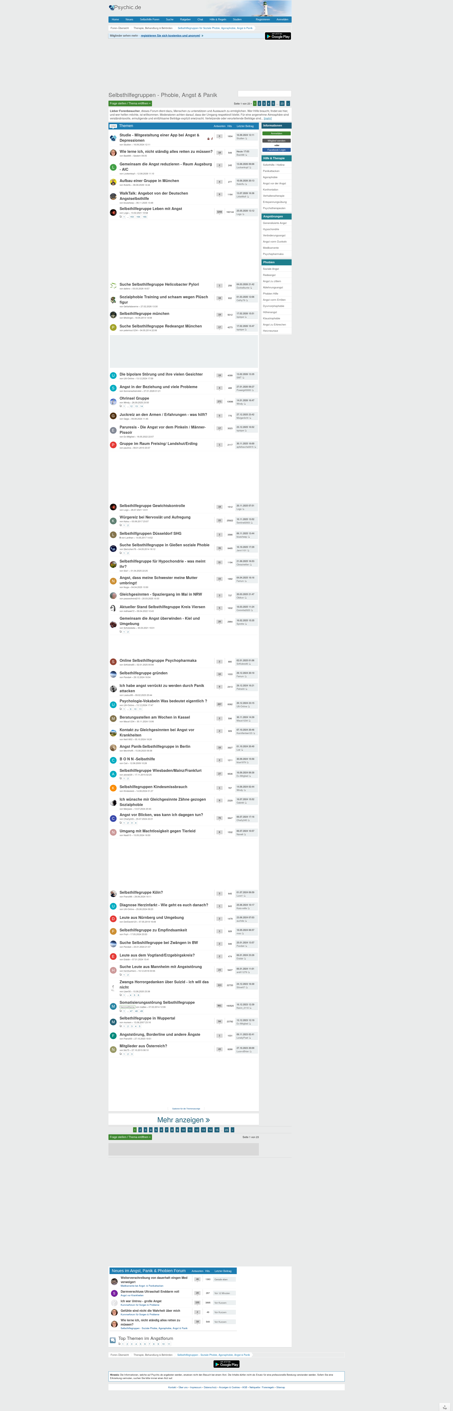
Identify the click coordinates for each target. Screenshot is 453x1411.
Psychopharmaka (273, 254)
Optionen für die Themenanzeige (186, 1109)
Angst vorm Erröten (274, 299)
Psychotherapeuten (274, 208)
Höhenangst (270, 312)
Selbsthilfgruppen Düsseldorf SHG (150, 533)
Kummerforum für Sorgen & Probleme (140, 1304)
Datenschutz (210, 1387)
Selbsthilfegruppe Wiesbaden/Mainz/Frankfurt (161, 770)
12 (131, 406)
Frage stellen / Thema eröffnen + (130, 103)
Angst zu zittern (272, 281)
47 (131, 1010)
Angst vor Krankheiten (132, 1295)
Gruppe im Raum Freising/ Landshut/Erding (158, 443)
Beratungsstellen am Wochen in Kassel (155, 717)
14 (141, 406)
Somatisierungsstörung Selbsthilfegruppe (157, 1002)
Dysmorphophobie (273, 306)
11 (140, 708)
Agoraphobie (270, 177)
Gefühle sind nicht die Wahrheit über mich (150, 1310)
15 (217, 1130)
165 (145, 216)
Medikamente (271, 247)
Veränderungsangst (274, 235)
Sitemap (280, 1387)
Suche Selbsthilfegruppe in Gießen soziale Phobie (165, 544)
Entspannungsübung (275, 202)
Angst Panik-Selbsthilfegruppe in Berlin (155, 746)
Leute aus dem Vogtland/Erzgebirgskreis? (157, 955)
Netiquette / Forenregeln (262, 1387)
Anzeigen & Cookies (229, 1387)
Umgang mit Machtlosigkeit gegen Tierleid (158, 830)
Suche (169, 19)
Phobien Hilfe (270, 293)
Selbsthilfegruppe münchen (144, 313)
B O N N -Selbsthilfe (137, 758)
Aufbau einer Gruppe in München (149, 180)
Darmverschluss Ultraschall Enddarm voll (150, 1291)
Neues (129, 19)
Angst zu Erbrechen (274, 324)
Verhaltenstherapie (273, 195)
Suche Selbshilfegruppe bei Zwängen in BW (159, 942)
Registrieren (263, 19)
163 (132, 216)
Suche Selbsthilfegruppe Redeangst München (161, 326)
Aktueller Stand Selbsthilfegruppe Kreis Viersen (162, 606)
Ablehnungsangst (273, 287)
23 (282, 103)
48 (136, 1010)
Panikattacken (271, 171)
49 (141, 1010)
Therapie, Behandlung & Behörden (153, 1355)
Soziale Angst (271, 268)
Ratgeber (185, 19)
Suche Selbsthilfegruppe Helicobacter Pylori (159, 284)
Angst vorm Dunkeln (275, 241)
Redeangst (269, 275)
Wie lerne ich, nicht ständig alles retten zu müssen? (166, 151)
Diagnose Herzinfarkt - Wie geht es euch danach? (164, 904)
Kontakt (172, 1387)
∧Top (445, 1407)
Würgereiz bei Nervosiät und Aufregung (155, 517)
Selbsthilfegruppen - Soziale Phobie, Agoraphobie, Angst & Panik (154, 1328)
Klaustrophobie (271, 318)
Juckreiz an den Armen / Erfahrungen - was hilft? (163, 414)
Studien (237, 19)
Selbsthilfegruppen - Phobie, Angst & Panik (162, 94)
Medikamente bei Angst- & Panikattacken (142, 1285)
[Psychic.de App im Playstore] (278, 39)
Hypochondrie (271, 229)
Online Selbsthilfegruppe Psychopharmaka (158, 660)
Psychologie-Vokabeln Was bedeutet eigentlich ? (163, 700)
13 (136, 406)
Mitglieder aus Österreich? (143, 1045)
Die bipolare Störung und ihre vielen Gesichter (161, 374)
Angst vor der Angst (274, 183)
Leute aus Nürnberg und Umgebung (152, 917)
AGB (244, 1387)
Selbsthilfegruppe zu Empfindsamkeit (153, 929)
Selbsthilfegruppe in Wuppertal (147, 1018)
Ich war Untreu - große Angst (141, 1301)
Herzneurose (270, 330)
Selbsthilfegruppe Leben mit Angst (151, 208)
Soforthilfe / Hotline (274, 164)
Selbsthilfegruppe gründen (144, 672)
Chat (200, 19)
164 (138, 216)
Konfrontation (270, 189)
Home (115, 19)
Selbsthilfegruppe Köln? (141, 892)
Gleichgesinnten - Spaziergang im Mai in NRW (161, 594)
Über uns (183, 1387)
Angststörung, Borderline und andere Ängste (160, 1034)
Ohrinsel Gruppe (134, 398)
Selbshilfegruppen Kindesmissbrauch (153, 786)
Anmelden (282, 19)
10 (135, 708)
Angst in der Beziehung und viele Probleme (158, 386)
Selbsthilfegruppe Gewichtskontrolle (152, 505)
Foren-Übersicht (120, 1355)
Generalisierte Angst (274, 223)
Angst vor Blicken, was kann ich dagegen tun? (161, 814)
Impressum (196, 1387)
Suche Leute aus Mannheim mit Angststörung (161, 966)
